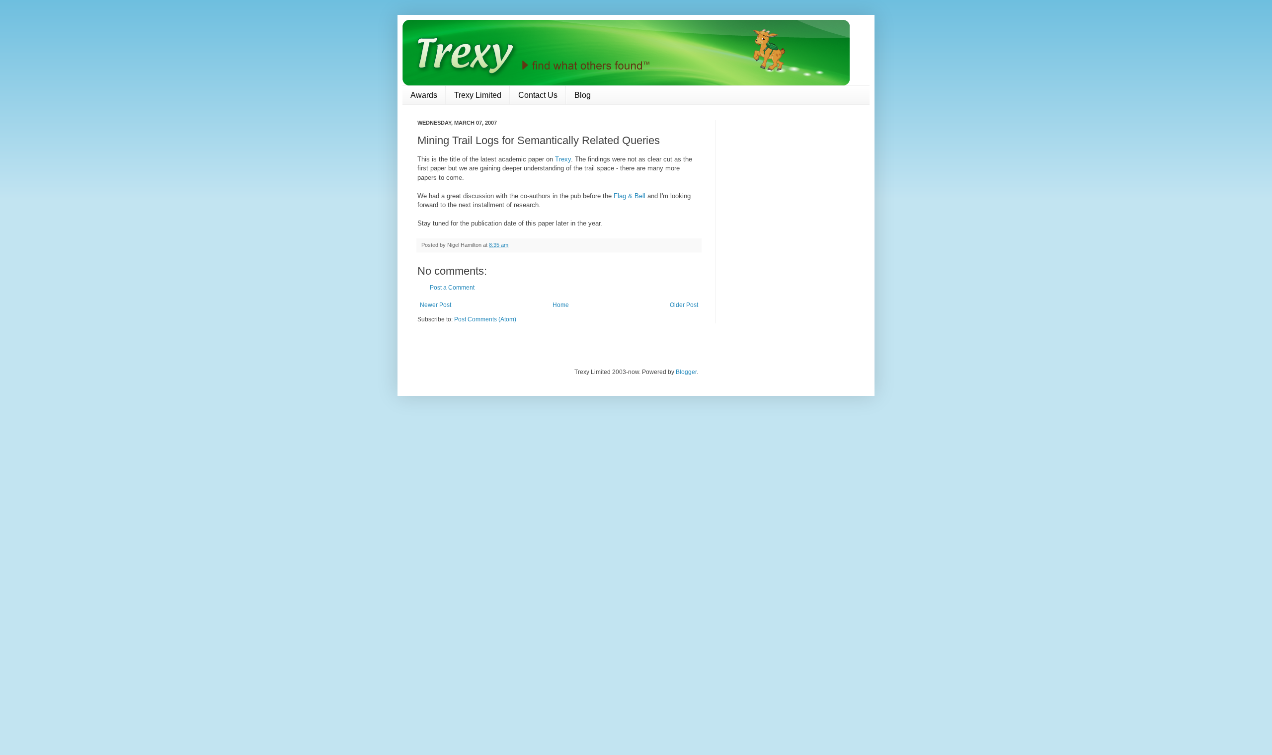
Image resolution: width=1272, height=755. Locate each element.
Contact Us (537, 95)
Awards (423, 95)
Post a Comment (452, 287)
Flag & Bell (629, 196)
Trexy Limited (477, 95)
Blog (582, 95)
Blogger (686, 372)
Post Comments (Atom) (485, 319)
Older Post (684, 305)
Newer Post (435, 305)
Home (561, 305)
